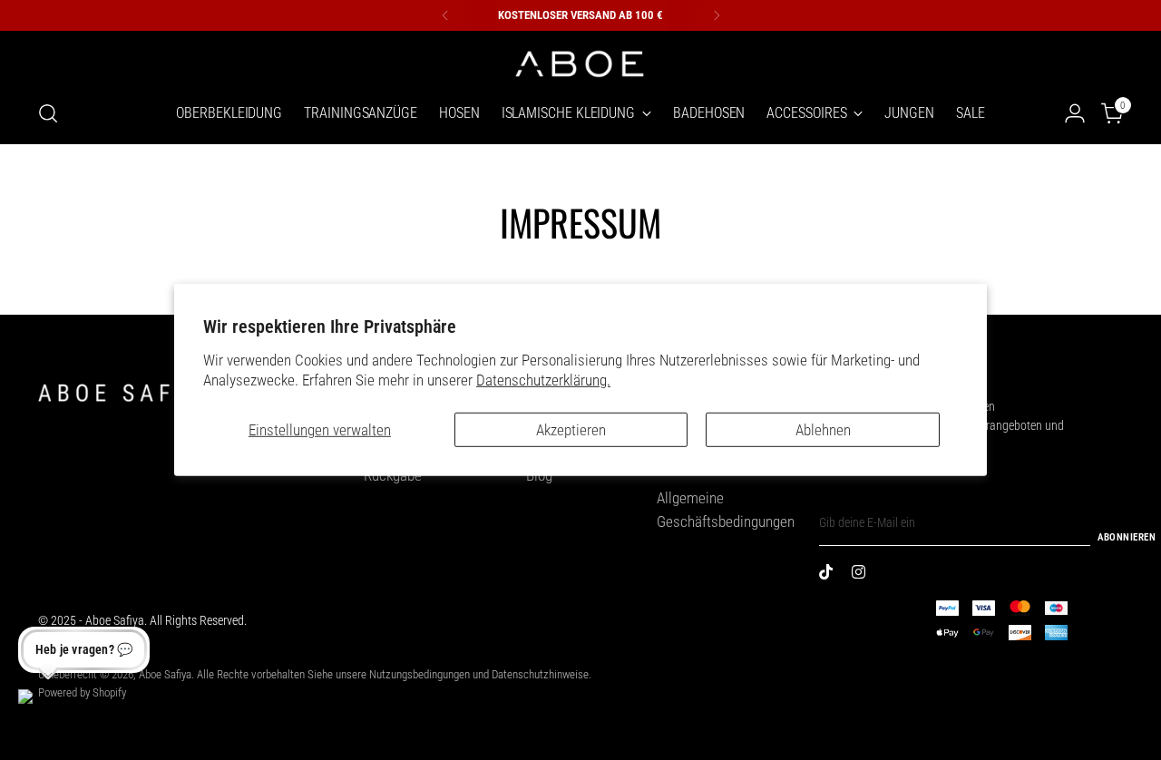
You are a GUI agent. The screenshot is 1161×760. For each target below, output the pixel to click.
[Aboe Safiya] (580, 62)
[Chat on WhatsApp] (40, 711)
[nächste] (717, 15)
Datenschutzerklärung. (543, 380)
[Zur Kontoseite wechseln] (1075, 113)
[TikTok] (830, 575)
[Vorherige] (445, 15)
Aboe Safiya (165, 674)
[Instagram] (862, 575)
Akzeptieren (571, 430)
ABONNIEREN (1127, 537)
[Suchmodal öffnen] (48, 113)
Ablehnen (823, 430)
